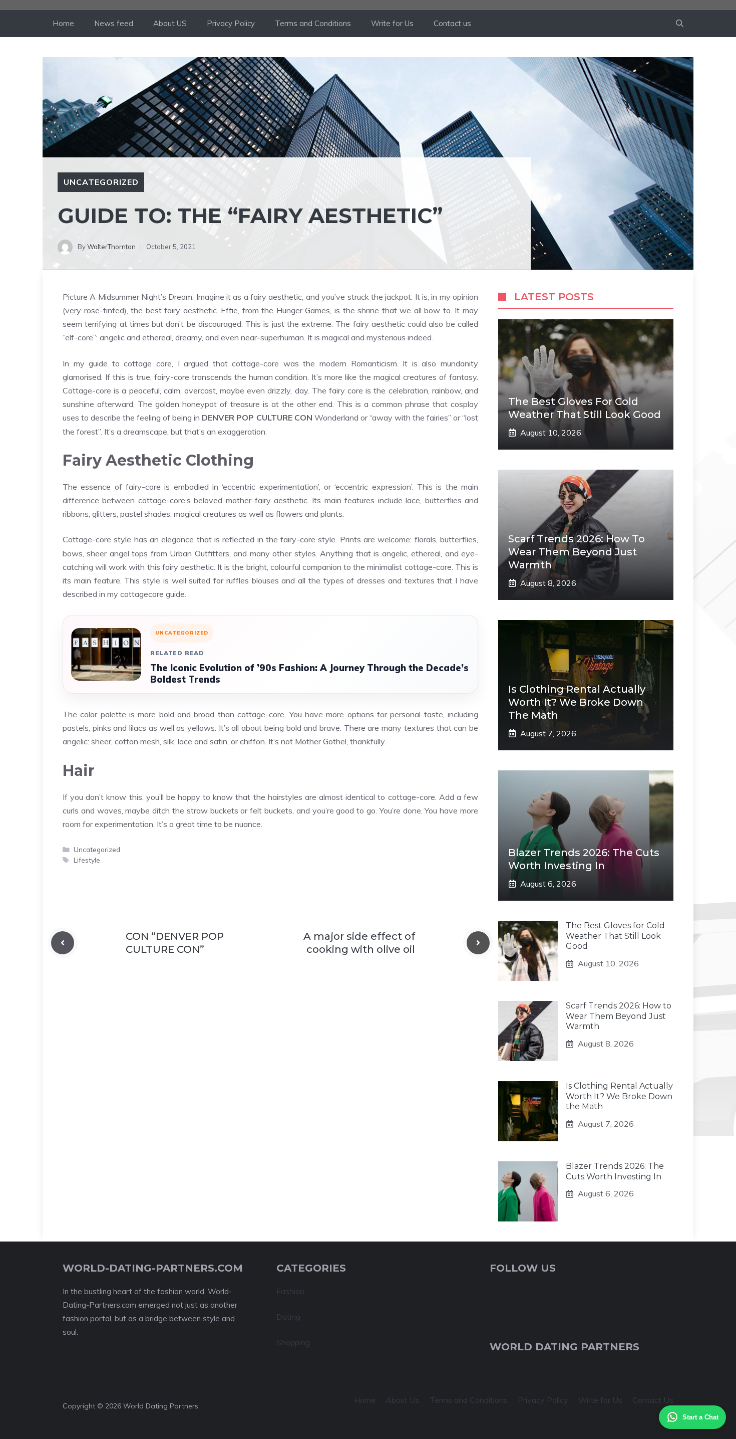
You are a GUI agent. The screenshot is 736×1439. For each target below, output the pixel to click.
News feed (113, 23)
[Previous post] (63, 943)
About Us (403, 1400)
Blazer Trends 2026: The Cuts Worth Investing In (615, 1171)
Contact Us (652, 1400)
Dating (288, 1317)
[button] (679, 23)
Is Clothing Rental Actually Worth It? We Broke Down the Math (576, 702)
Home (63, 23)
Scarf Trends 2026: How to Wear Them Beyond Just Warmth (576, 552)
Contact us (452, 23)
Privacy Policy (231, 23)
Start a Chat (700, 1417)
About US (170, 23)
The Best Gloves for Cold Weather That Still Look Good (615, 936)
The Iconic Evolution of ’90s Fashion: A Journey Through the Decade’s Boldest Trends (309, 673)
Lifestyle (87, 860)
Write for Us (392, 23)
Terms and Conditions (313, 23)
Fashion (290, 1291)
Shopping (293, 1342)
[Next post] (478, 943)
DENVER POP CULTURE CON (257, 418)
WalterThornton (111, 247)
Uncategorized (101, 182)
